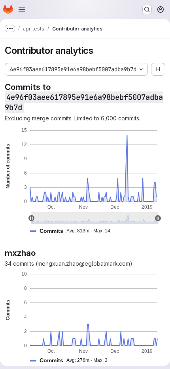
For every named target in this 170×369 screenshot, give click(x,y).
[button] (73, 231)
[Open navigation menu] (21, 9)
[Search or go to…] (147, 9)
